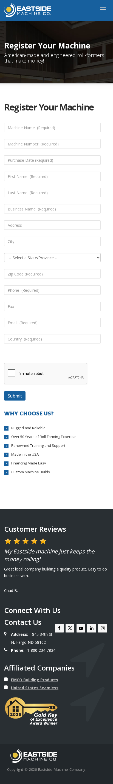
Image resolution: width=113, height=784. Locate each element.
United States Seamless (34, 687)
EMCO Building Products (34, 679)
